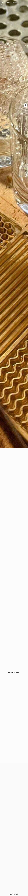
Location (15, 2)
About (8, 2)
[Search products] (25, 105)
